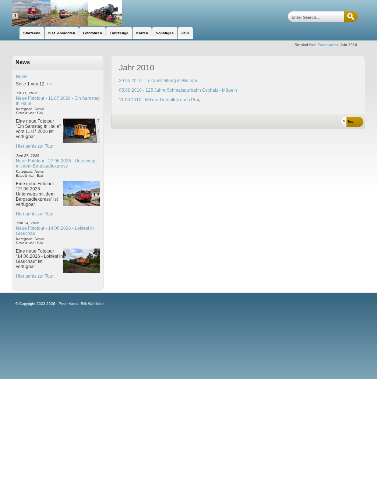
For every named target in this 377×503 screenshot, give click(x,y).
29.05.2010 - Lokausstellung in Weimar (158, 80)
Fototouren (327, 45)
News (21, 76)
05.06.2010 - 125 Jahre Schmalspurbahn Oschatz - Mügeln (178, 90)
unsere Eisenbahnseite (67, 13)
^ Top (348, 121)
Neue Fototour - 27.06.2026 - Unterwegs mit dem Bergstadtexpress (56, 163)
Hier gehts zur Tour (35, 146)
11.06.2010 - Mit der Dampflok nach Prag (160, 99)
